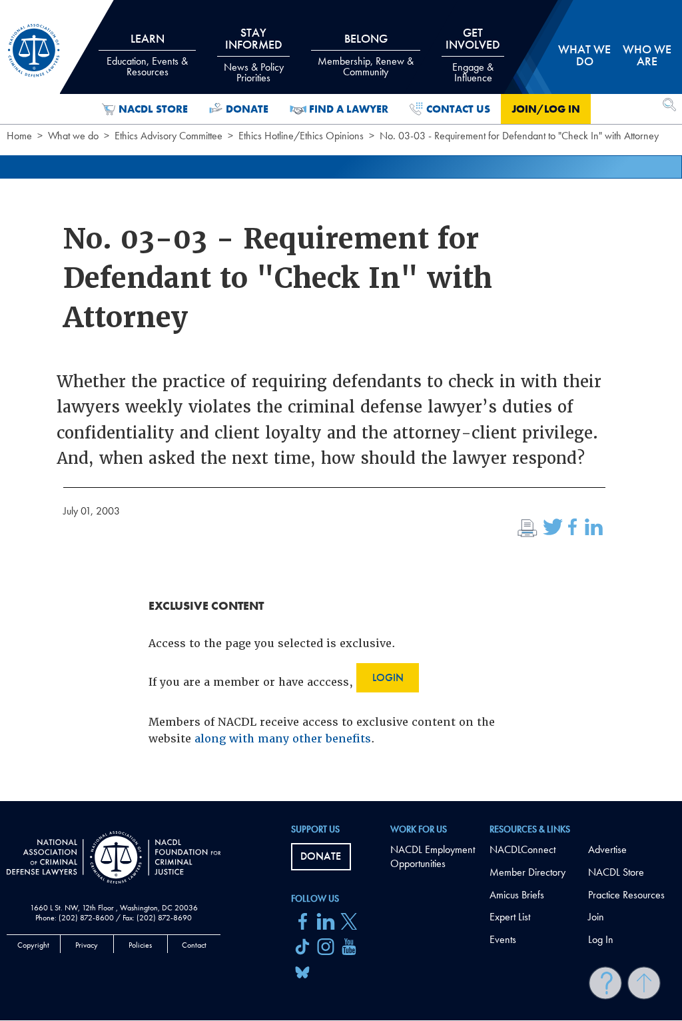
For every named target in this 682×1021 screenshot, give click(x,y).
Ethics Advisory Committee (168, 136)
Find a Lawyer (348, 109)
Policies (140, 945)
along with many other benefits (282, 739)
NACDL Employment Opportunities (432, 856)
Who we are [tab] (647, 55)
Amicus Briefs (517, 895)
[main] (341, 400)
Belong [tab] (366, 55)
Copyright (33, 945)
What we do (73, 136)
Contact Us (458, 109)
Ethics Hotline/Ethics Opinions (301, 136)
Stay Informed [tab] (254, 55)
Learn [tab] (147, 55)
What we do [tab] (584, 55)
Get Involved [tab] (473, 55)
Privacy (86, 945)
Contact (194, 945)
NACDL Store (153, 109)
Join (596, 917)
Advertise (607, 849)
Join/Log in (546, 109)
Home (19, 136)
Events (503, 939)
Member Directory (527, 872)
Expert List (510, 917)
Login (388, 677)
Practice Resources (626, 895)
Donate (247, 109)
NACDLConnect (522, 849)
